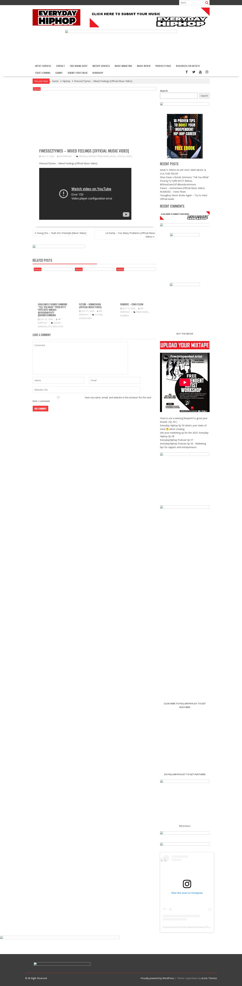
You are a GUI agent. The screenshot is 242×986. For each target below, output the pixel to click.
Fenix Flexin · (142, 312)
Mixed (106, 156)
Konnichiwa (85, 318)
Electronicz (184, 825)
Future (98, 314)
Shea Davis (58, 326)
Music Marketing (123, 65)
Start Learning (43, 72)
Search (164, 90)
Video (129, 156)
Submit (59, 72)
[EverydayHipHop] (121, 32)
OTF (50, 326)
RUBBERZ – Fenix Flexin (131, 304)
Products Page (163, 65)
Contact (60, 65)
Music (113, 156)
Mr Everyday (65, 156)
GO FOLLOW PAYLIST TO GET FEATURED (184, 774)
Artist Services (43, 65)
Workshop (97, 72)
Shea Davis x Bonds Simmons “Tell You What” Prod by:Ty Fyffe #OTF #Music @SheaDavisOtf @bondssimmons (52, 309)
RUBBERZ (124, 315)
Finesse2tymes (95, 156)
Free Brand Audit (78, 65)
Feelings (83, 156)
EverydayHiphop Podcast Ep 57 (176, 439)
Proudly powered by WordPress (157, 978)
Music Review (143, 65)
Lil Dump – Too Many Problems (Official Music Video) (130, 234)
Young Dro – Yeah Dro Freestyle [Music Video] (61, 233)
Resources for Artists (188, 65)
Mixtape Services (101, 65)
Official (121, 156)
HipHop (37, 89)
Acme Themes (209, 978)
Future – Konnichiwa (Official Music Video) (90, 305)
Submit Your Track (78, 72)
